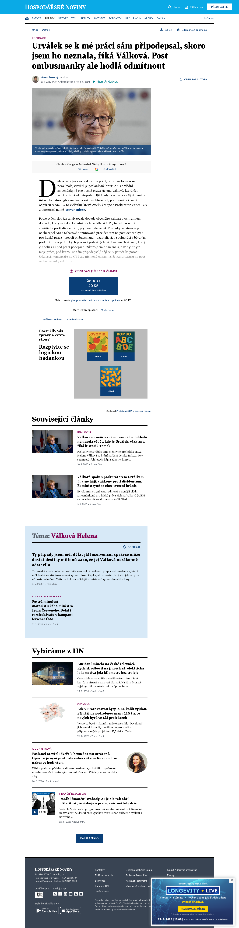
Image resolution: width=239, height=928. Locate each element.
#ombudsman (75, 319)
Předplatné (219, 6)
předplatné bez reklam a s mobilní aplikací (95, 300)
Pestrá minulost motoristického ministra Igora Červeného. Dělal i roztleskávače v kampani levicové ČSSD (52, 610)
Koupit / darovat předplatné (182, 870)
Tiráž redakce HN (104, 875)
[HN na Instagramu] (65, 894)
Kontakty (100, 870)
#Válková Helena (52, 319)
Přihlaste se (107, 309)
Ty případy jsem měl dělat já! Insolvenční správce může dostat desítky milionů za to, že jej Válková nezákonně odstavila (86, 560)
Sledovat (83, 169)
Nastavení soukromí (136, 881)
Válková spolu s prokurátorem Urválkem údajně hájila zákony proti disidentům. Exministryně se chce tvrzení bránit (110, 481)
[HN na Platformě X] (55, 894)
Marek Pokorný (49, 77)
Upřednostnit (108, 169)
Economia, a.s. (57, 874)
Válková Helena (74, 536)
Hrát (97, 356)
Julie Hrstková (41, 748)
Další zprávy (89, 838)
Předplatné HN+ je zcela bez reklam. (133, 411)
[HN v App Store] (70, 910)
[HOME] (27, 18)
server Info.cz (75, 209)
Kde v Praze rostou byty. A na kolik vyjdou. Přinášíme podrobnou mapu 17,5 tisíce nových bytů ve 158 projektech (112, 713)
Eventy (170, 875)
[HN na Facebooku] (60, 894)
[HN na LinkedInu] (70, 894)
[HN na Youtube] (81, 894)
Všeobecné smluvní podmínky (141, 886)
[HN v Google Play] (46, 910)
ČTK (122, 151)
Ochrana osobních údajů (139, 870)
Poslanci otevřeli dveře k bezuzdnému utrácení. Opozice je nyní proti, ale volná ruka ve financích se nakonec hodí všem (74, 758)
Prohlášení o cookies (136, 875)
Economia (100, 881)
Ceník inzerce (102, 891)
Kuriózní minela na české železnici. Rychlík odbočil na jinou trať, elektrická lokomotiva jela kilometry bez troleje (110, 668)
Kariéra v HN (102, 886)
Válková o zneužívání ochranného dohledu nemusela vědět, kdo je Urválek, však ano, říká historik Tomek (112, 442)
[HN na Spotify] (76, 894)
